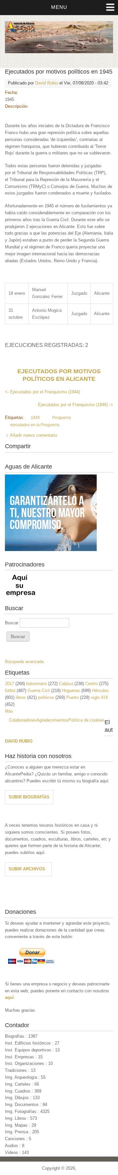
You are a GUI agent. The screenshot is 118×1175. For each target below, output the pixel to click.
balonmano (36, 683)
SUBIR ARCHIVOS (27, 868)
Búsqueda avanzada (24, 661)
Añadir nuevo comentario (33, 435)
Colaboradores (22, 720)
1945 (35, 417)
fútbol (10, 690)
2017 (9, 683)
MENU (59, 7)
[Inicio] (59, 51)
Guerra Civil (39, 690)
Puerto (72, 697)
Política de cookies (86, 720)
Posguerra (61, 417)
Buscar (12, 622)
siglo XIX (99, 697)
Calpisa (66, 683)
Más (9, 711)
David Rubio (46, 83)
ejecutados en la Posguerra (34, 425)
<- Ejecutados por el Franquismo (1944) (42, 391)
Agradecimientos (52, 720)
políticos (46, 697)
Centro (91, 683)
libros (21, 697)
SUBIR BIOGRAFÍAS (29, 797)
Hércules (100, 690)
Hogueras (71, 690)
